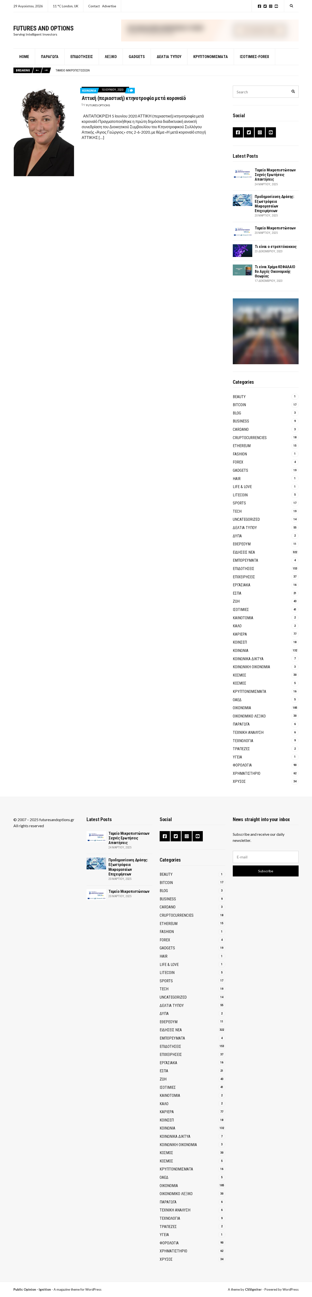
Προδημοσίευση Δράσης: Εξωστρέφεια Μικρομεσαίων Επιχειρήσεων (274, 203)
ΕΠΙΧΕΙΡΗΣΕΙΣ (244, 577)
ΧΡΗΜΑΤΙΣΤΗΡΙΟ (246, 773)
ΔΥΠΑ (237, 536)
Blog (237, 413)
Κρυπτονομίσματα (210, 56)
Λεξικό (111, 56)
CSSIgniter (253, 1289)
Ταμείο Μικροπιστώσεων (73, 70)
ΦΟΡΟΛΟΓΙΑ (242, 765)
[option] (177, 70)
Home (24, 56)
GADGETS (137, 56)
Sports (239, 503)
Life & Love (242, 486)
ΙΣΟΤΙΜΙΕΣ (241, 609)
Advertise (109, 6)
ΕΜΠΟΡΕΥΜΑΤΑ (245, 560)
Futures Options (98, 105)
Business (241, 421)
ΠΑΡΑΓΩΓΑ (241, 724)
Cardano (241, 429)
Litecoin (240, 495)
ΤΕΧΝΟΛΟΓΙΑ (243, 740)
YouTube (276, 6)
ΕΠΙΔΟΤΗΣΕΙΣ (243, 568)
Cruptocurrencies (250, 437)
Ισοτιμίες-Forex (254, 56)
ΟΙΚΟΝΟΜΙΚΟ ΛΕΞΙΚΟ (249, 716)
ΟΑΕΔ (237, 700)
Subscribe (265, 871)
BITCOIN (239, 405)
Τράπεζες (241, 749)
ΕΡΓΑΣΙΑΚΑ (241, 585)
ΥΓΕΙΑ (237, 757)
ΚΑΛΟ (237, 626)
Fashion (240, 454)
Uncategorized (246, 519)
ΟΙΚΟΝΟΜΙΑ (242, 708)
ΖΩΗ (236, 601)
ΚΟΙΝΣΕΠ (240, 642)
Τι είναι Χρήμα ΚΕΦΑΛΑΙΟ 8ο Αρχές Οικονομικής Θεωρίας (275, 271)
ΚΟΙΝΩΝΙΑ (89, 90)
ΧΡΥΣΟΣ (239, 781)
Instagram (271, 6)
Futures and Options (43, 28)
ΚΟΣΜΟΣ (239, 675)
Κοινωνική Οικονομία (251, 667)
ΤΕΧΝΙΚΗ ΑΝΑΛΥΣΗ (248, 732)
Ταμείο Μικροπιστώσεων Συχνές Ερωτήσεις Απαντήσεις (275, 175)
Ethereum (242, 445)
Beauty (239, 396)
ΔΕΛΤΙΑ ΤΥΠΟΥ (169, 56)
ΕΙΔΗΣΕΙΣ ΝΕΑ (244, 552)
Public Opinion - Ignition (32, 1289)
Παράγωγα (49, 56)
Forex (238, 462)
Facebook (259, 6)
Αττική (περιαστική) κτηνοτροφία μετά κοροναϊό (134, 98)
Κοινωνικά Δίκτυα (248, 659)
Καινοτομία (243, 618)
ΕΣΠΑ (237, 593)
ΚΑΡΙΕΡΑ (240, 634)
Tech (237, 511)
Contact (94, 6)
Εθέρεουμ (242, 544)
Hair (237, 478)
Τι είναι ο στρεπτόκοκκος (276, 246)
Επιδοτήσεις (81, 56)
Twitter (265, 6)
